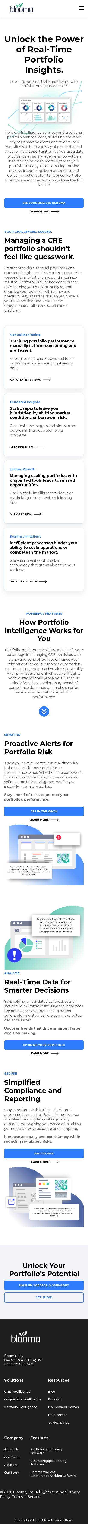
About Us (11, 1449)
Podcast (54, 1399)
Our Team (11, 1457)
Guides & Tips (58, 1423)
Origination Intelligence (22, 1399)
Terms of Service (26, 1497)
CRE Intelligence (17, 1392)
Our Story (11, 1472)
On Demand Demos (63, 1407)
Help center (57, 1415)
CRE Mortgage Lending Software (48, 1462)
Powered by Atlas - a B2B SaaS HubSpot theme (44, 1519)
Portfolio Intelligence (20, 1407)
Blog (51, 1392)
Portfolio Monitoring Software (46, 1451)
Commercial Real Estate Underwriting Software (53, 1474)
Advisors (11, 1465)
